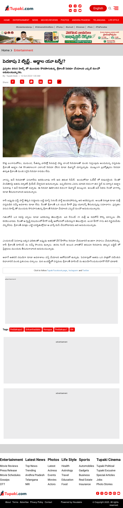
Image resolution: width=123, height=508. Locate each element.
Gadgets (84, 470)
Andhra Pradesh (81, 20)
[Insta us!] (75, 5)
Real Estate (85, 479)
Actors (52, 484)
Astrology (67, 470)
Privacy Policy (36, 502)
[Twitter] (22, 81)
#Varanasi (80, 27)
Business (84, 475)
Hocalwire (77, 502)
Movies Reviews (49, 20)
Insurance (85, 484)
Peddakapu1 (61, 329)
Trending (30, 470)
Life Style (113, 20)
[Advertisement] (14, 149)
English (98, 8)
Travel (65, 475)
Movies (52, 479)
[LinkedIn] (40, 81)
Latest (51, 465)
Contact (48, 502)
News (35, 20)
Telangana (99, 20)
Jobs (99, 479)
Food (65, 484)
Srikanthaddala (33, 329)
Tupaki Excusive (106, 470)
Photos (65, 20)
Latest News (35, 460)
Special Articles (105, 475)
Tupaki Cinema (108, 460)
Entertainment (21, 20)
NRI (27, 484)
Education (67, 479)
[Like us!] (70, 5)
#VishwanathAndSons (44, 27)
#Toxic (90, 27)
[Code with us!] (75, 10)
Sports (84, 460)
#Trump (59, 27)
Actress (52, 470)
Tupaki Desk (12, 76)
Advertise (24, 502)
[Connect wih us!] (70, 10)
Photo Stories (104, 484)
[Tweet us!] (79, 5)
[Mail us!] (118, 493)
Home (7, 20)
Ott (72, 329)
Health (65, 465)
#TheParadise (101, 27)
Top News (31, 465)
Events (52, 475)
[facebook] (12, 81)
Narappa (48, 329)
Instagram (73, 270)
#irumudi (69, 27)
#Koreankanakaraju (24, 27)
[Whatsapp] (31, 81)
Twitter (85, 270)
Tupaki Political (105, 465)
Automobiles (86, 465)
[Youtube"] (79, 10)
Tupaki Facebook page (57, 270)
